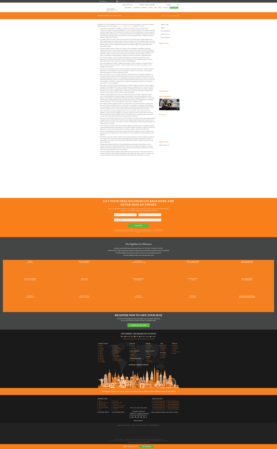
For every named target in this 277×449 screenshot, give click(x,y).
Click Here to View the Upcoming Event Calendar (138, 339)
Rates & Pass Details (117, 402)
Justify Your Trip (165, 34)
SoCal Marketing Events (154, 425)
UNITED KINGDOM (135, 358)
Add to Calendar (122, 1)
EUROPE (148, 343)
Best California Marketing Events (159, 404)
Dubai (148, 352)
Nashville (116, 347)
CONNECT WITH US (138, 411)
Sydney (163, 357)
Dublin (148, 348)
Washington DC (117, 360)
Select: (122, 336)
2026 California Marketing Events (159, 402)
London (132, 360)
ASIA (161, 343)
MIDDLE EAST (149, 351)
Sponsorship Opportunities (119, 406)
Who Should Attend (165, 31)
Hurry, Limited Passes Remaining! (156, 1)
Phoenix (116, 353)
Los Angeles (102, 361)
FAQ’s (100, 409)
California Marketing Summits (174, 407)
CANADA (132, 343)
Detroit (101, 355)
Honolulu (101, 356)
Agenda (163, 27)
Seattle (115, 358)
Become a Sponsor (165, 37)
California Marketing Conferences (159, 407)
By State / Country (144, 336)
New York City (117, 348)
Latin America (176, 351)
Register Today (165, 24)
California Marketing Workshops (174, 409)
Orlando (116, 350)
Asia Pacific (175, 347)
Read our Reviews (138, 420)
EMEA (174, 350)
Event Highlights (165, 96)
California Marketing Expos (159, 409)
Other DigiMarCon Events (173, 1)
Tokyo (162, 350)
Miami (115, 345)
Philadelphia (117, 352)
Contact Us (115, 409)
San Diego (116, 355)
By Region (153, 336)
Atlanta (101, 345)
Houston (101, 358)
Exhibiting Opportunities (118, 407)
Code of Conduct (138, 442)
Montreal (133, 345)
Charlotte (101, 348)
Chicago (101, 350)
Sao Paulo (133, 356)
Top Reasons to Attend (104, 407)
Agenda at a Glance (103, 402)
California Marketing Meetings (174, 402)
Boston (101, 347)
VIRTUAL (174, 343)
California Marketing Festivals (174, 401)
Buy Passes (115, 401)
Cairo (148, 358)
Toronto (133, 347)
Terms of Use (121, 26)
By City (136, 336)
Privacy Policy (130, 26)
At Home (175, 348)
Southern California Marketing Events (139, 425)
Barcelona (149, 347)
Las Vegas (101, 360)
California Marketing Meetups (174, 404)
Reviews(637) (173, 4)
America (175, 345)
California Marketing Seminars (174, 406)
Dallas (100, 352)
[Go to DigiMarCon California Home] (102, 11)
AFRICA (147, 357)
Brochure (162, 115)
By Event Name (129, 336)
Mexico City (133, 352)
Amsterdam (149, 345)
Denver (101, 353)
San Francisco (117, 356)
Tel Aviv (148, 354)
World (174, 353)
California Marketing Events (159, 401)
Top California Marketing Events (159, 406)
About (100, 401)
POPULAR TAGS (157, 398)
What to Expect (102, 404)
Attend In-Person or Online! (140, 1)
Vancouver (133, 348)
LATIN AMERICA (134, 351)
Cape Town (149, 360)
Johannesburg (150, 362)
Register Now (163, 43)
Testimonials (163, 91)
